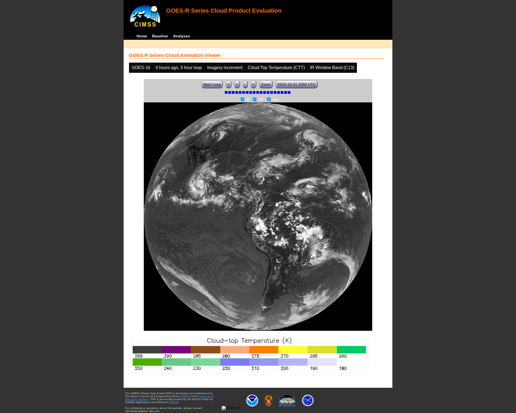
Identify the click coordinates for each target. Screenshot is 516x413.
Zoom (266, 84)
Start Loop (212, 84)
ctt (247, 99)
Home (142, 36)
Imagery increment (224, 67)
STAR (173, 402)
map (275, 99)
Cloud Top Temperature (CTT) (276, 67)
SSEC (185, 396)
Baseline (160, 36)
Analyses (181, 36)
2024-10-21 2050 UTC (296, 84)
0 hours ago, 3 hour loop (179, 67)
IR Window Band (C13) (332, 67)
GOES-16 (141, 67)
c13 (260, 99)
